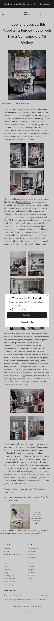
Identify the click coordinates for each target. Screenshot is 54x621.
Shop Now (27, 315)
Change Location (27, 322)
